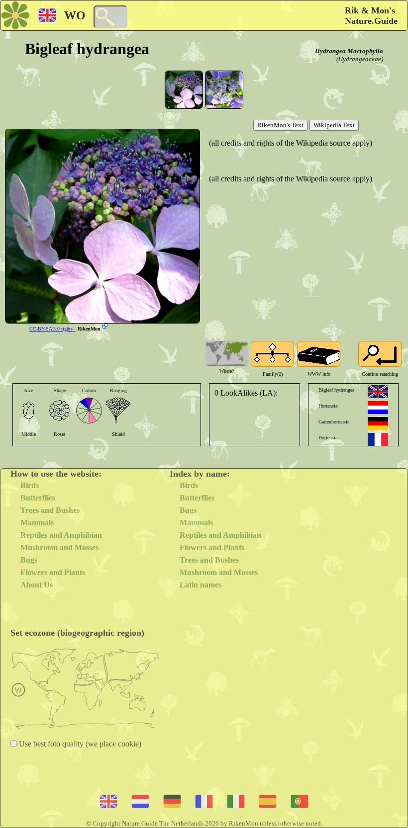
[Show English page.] (378, 391)
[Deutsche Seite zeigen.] (378, 423)
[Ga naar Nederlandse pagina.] (378, 407)
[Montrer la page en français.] (378, 439)
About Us (36, 584)
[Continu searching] (380, 354)
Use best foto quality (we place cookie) (79, 744)
